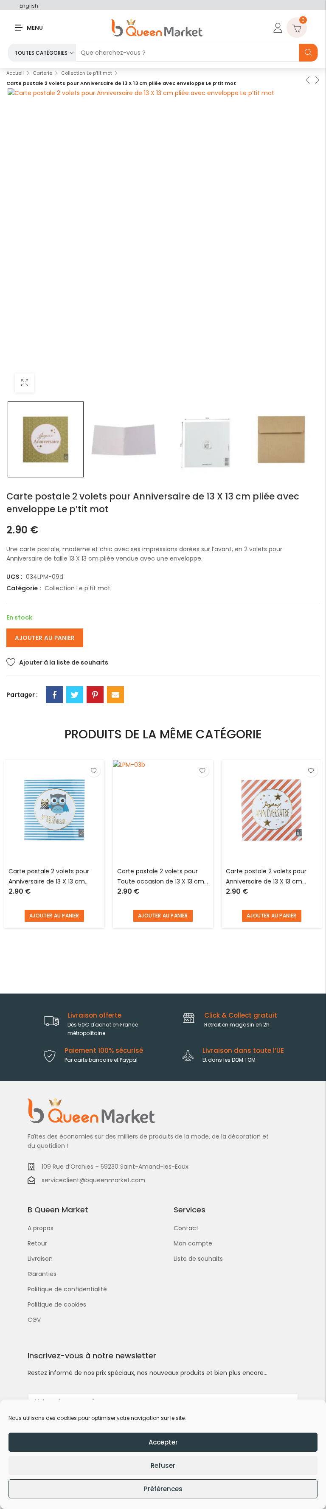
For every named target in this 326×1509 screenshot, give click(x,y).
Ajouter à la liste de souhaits (63, 662)
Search (308, 53)
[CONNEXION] (277, 27)
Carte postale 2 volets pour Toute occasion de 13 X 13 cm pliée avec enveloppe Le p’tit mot (160, 877)
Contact (186, 1228)
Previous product (307, 79)
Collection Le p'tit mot (86, 73)
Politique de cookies (57, 1304)
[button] (54, 916)
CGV (34, 1319)
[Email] (115, 694)
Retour (37, 1243)
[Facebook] (54, 694)
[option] (46, 439)
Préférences (163, 1488)
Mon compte (193, 1243)
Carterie (42, 73)
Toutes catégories (40, 52)
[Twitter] (74, 694)
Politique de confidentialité (67, 1289)
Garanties (42, 1274)
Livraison (40, 1258)
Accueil (15, 73)
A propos (40, 1228)
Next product (317, 79)
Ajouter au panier (45, 638)
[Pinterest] (95, 694)
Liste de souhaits (198, 1258)
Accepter (163, 1442)
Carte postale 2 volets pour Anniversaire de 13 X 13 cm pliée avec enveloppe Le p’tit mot (50, 877)
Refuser (163, 1465)
